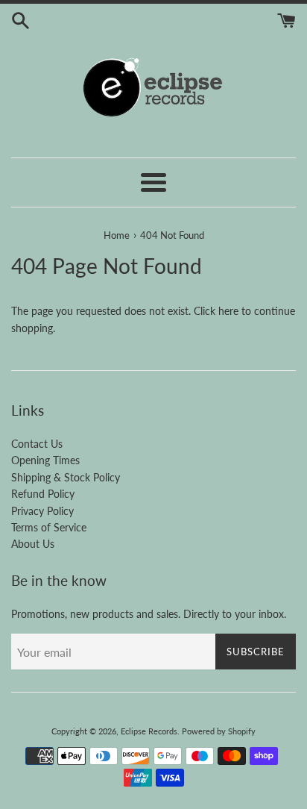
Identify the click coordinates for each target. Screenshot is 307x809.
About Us (32, 543)
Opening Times (45, 460)
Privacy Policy (42, 511)
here (228, 310)
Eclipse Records (149, 731)
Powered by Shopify (219, 731)
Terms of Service (48, 527)
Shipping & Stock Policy (65, 477)
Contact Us (37, 443)
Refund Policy (43, 493)
